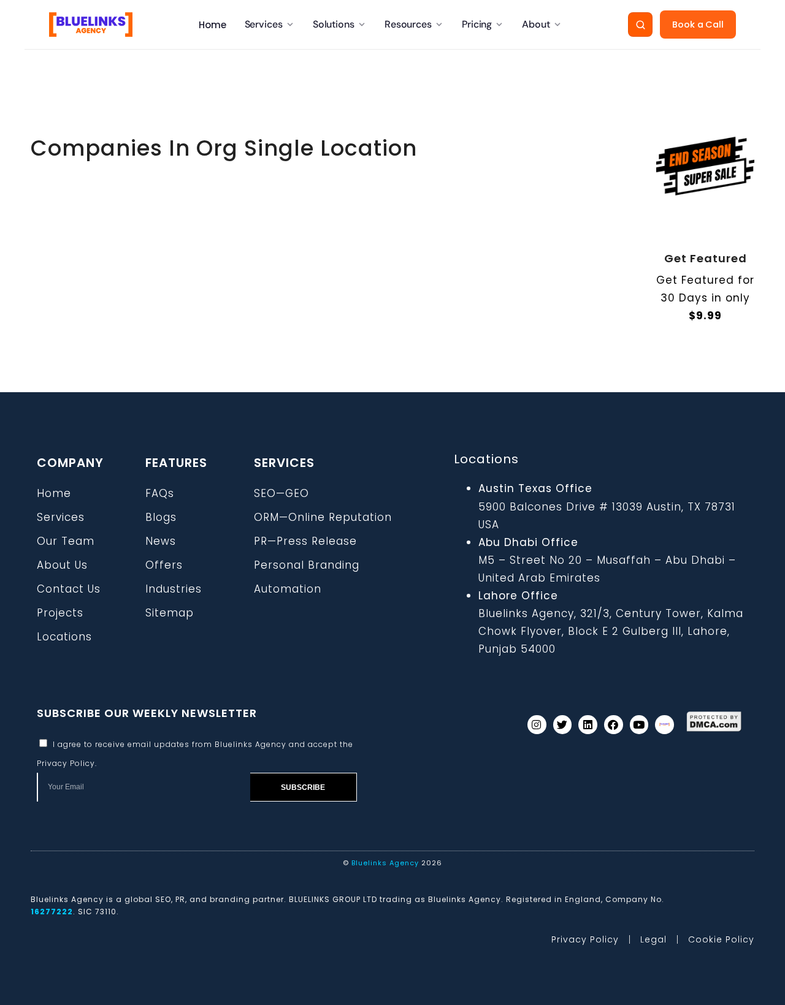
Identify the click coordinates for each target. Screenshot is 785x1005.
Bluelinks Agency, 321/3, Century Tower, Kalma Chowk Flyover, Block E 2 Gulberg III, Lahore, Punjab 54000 (610, 631)
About (536, 24)
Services (264, 24)
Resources (408, 24)
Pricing (477, 24)
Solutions (333, 24)
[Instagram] (536, 724)
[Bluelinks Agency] (90, 24)
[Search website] (640, 24)
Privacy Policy (66, 763)
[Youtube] (639, 724)
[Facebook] (613, 724)
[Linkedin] (587, 724)
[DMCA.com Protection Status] (714, 721)
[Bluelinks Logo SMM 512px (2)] (664, 724)
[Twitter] (562, 724)
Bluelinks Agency (385, 863)
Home (212, 24)
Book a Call (698, 24)
